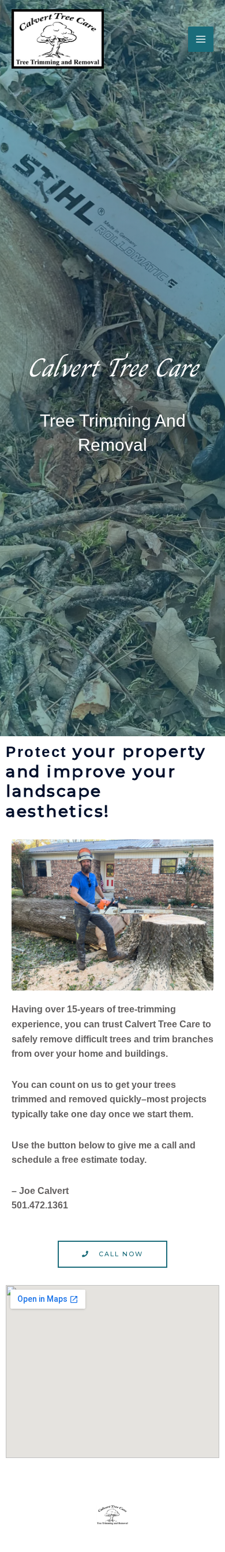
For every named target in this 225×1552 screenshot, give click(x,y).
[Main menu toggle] (200, 39)
